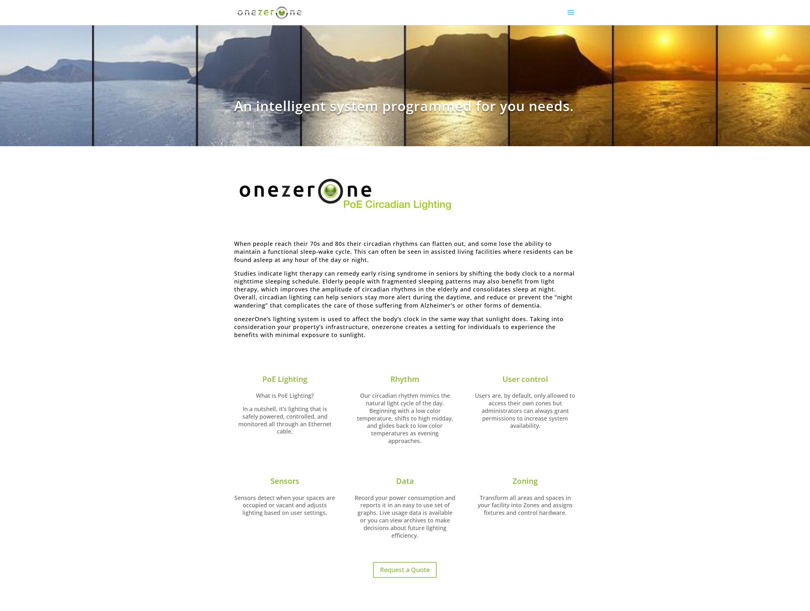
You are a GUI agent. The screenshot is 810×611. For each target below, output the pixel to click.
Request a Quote (405, 569)
